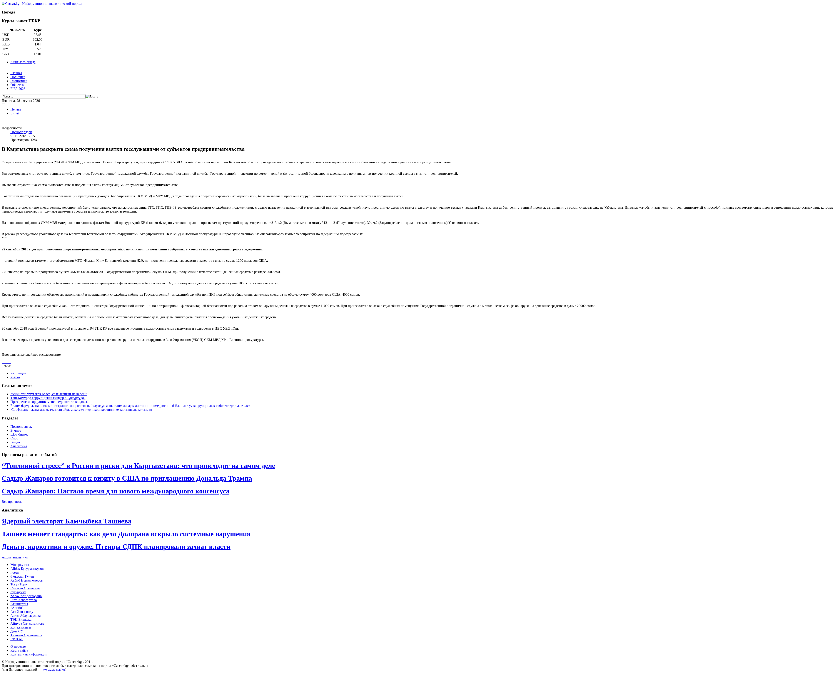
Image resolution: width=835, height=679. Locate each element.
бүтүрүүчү (18, 592)
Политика (17, 77)
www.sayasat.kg (53, 669)
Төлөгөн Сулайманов (26, 635)
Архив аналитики (15, 557)
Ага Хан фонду (21, 612)
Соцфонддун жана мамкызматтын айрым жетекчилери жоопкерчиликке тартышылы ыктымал (81, 409)
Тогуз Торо (18, 584)
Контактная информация (28, 654)
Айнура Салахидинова (27, 623)
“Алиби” (16, 608)
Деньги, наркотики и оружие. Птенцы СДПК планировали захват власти (116, 546)
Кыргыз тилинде (22, 62)
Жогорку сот (19, 565)
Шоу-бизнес (19, 434)
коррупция (18, 373)
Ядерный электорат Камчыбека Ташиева (66, 521)
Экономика (18, 81)
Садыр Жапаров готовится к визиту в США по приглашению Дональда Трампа (127, 478)
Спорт (15, 438)
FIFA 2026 (17, 89)
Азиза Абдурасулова (25, 615)
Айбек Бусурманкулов (27, 568)
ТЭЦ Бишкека (21, 619)
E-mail (15, 113)
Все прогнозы (12, 501)
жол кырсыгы (20, 627)
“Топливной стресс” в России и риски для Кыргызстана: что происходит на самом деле (138, 465)
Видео (15, 442)
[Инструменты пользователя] (3, 103)
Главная (16, 73)
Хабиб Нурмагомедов (26, 580)
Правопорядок (21, 132)
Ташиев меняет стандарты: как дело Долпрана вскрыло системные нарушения (126, 534)
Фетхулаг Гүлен (22, 576)
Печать (15, 109)
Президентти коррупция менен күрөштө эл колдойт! (49, 402)
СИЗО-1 (16, 639)
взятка (15, 377)
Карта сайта (19, 650)
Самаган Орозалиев (25, 588)
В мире (15, 430)
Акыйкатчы (19, 604)
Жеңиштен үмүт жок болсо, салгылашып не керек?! (48, 394)
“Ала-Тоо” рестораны (26, 596)
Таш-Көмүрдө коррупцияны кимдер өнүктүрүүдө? (47, 398)
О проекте (18, 646)
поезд (14, 572)
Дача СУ (16, 631)
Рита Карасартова (23, 600)
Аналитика (18, 446)
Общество (17, 85)
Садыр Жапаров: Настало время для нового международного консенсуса (115, 491)
